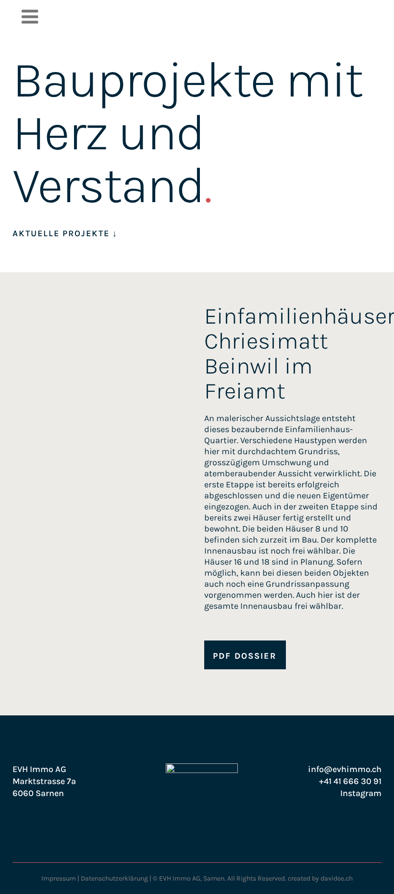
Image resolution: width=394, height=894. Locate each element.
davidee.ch (336, 878)
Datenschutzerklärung (114, 878)
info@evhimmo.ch (345, 769)
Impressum (58, 878)
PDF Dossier (245, 656)
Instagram (361, 793)
